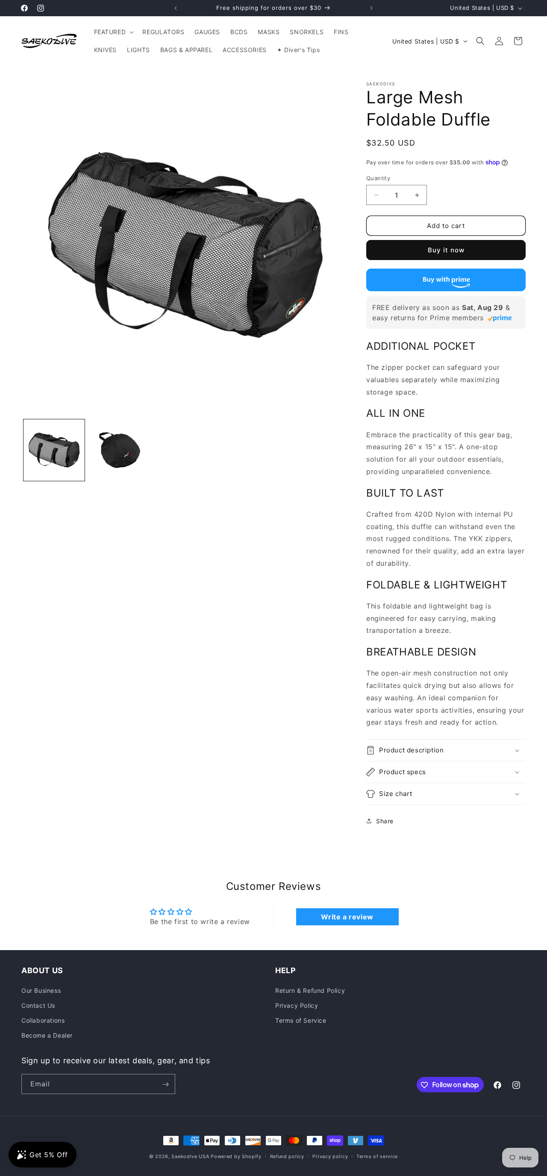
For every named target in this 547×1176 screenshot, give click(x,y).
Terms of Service (300, 1020)
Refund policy (287, 1156)
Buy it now (446, 250)
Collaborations (43, 1020)
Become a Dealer (47, 1035)
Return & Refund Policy (310, 990)
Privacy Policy (296, 1005)
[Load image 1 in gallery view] (54, 449)
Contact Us (38, 1005)
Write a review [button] (347, 917)
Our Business (41, 990)
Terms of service (377, 1156)
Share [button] (385, 821)
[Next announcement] (371, 8)
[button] (113, 32)
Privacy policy (330, 1156)
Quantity (378, 178)
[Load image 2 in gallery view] (119, 449)
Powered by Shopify (236, 1156)
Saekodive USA (190, 1156)
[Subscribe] (165, 1084)
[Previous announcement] (175, 8)
